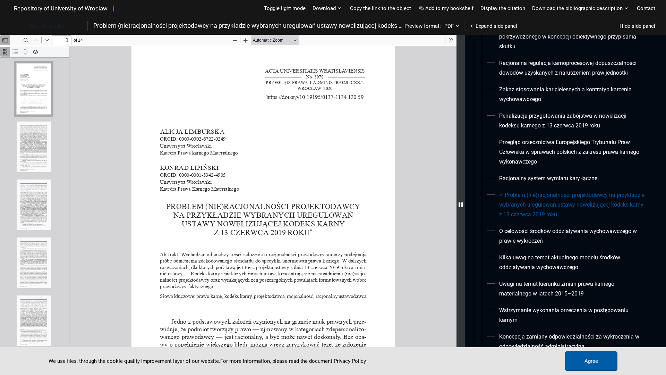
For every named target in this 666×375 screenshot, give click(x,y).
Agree (591, 361)
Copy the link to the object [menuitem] (380, 8)
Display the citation (502, 8)
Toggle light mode (285, 8)
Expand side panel (496, 26)
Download (324, 8)
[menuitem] (572, 68)
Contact (646, 8)
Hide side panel (637, 26)
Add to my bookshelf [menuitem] (449, 8)
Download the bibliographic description (577, 8)
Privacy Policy (350, 361)
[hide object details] (460, 205)
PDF (449, 26)
